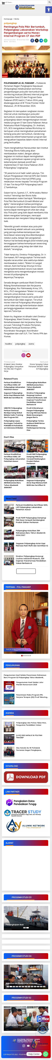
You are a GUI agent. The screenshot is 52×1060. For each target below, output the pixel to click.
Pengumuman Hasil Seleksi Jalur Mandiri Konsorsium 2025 (29, 683)
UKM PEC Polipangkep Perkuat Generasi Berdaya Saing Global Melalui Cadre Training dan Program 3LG (13, 412)
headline (8, 344)
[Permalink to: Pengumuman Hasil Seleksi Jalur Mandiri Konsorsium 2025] (9, 686)
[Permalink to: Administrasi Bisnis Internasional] (26, 977)
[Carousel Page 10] (35, 986)
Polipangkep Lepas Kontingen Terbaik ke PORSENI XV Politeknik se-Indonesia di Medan (13, 424)
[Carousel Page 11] (38, 986)
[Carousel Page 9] (32, 986)
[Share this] (32, 40)
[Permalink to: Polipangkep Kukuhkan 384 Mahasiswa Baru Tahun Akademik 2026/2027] (14, 472)
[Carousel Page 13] (44, 986)
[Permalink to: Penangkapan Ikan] (26, 918)
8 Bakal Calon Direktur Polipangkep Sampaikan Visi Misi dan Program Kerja (13, 366)
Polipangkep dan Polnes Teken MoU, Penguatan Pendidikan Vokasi (31, 724)
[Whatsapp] (45, 40)
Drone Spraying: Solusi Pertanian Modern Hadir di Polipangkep (38, 365)
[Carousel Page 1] (24, 927)
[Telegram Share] (41, 40)
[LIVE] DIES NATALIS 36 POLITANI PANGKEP (29, 736)
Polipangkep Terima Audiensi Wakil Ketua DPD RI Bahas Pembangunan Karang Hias (36, 425)
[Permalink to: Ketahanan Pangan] (26, 1018)
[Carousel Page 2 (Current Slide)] (27, 927)
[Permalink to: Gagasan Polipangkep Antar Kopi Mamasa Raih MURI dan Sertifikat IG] (37, 472)
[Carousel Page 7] (26, 986)
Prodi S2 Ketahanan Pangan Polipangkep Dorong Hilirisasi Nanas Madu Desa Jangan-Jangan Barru (37, 412)
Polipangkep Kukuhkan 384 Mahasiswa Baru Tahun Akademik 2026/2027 (36, 386)
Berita (17, 19)
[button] (48, 9)
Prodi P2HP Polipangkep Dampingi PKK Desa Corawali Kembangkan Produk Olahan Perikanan (37, 459)
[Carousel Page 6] (23, 986)
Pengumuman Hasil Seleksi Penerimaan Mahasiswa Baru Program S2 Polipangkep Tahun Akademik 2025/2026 (25, 676)
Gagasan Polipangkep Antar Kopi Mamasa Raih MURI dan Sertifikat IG (14, 395)
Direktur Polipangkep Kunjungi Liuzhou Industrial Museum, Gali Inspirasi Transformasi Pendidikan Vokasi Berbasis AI (37, 399)
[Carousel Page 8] (29, 986)
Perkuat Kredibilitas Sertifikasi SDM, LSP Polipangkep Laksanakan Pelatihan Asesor (14, 386)
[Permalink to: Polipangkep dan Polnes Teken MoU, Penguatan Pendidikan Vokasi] (9, 727)
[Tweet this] (37, 40)
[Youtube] (28, 355)
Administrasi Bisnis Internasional (21, 983)
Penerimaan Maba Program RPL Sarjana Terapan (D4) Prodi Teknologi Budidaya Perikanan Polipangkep (32, 696)
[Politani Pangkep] (26, 7)
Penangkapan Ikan (15, 924)
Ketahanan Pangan (15, 1025)
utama (31, 344)
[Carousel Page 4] (17, 986)
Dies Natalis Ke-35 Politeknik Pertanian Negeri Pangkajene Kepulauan (28, 749)
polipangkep (10, 23)
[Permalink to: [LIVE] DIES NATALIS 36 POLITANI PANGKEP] (9, 739)
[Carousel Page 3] (14, 986)
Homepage (8, 19)
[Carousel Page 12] (41, 986)
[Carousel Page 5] (20, 986)
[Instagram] (23, 355)
